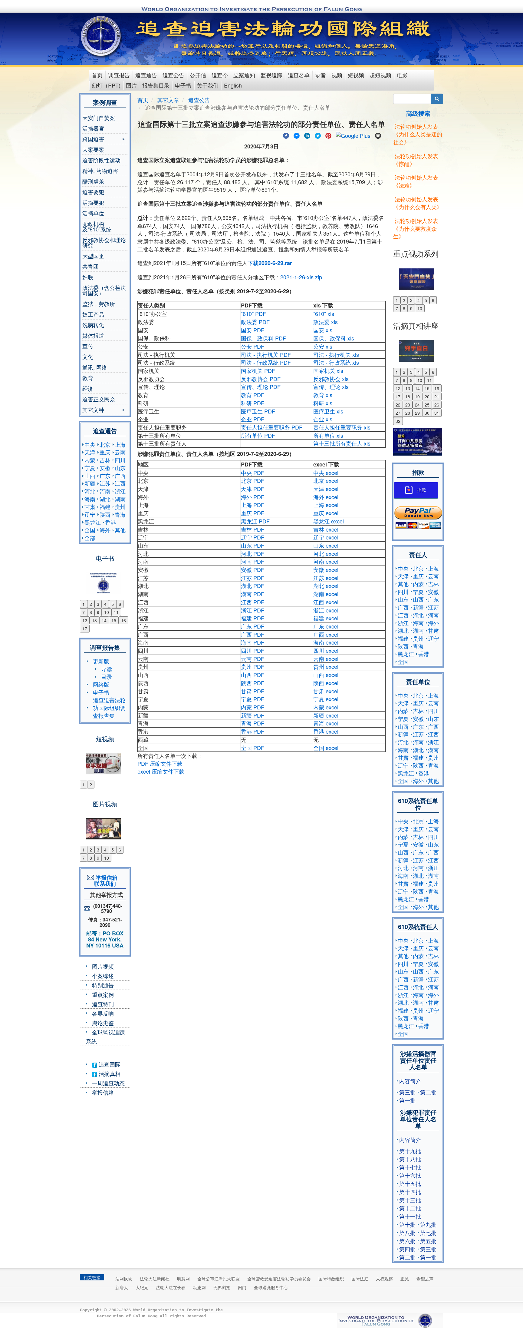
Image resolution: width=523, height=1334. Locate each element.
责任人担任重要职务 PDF (271, 427)
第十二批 (410, 1208)
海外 (105, 530)
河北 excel (325, 553)
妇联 (87, 277)
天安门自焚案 (98, 117)
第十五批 (410, 1183)
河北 (89, 491)
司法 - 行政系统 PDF (266, 362)
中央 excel (325, 472)
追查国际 (108, 1064)
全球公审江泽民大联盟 (218, 1279)
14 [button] (104, 620)
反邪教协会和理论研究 (104, 242)
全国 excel (325, 748)
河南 (105, 491)
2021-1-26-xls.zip (301, 277)
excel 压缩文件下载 (160, 771)
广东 (105, 476)
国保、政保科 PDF (263, 338)
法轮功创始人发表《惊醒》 (415, 160)
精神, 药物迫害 (100, 170)
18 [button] (407, 396)
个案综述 (103, 976)
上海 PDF (252, 505)
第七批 (428, 1232)
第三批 (407, 1092)
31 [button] (436, 413)
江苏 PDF (252, 578)
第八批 (407, 1232)
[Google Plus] (353, 134)
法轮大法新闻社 (154, 1279)
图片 (131, 85)
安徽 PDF (252, 569)
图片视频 (103, 966)
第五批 (428, 1241)
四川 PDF (252, 650)
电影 (402, 75)
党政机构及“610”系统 (96, 226)
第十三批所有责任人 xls (341, 443)
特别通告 (103, 985)
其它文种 (93, 410)
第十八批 (410, 1159)
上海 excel (325, 505)
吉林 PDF (252, 529)
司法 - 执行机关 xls (336, 354)
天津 (89, 452)
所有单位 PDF (258, 435)
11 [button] (116, 612)
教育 (87, 378)
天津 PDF (252, 489)
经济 (87, 388)
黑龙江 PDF (255, 521)
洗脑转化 (93, 325)
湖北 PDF (252, 585)
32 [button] (398, 421)
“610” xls (323, 313)
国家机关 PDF (258, 370)
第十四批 (410, 1192)
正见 (404, 1279)
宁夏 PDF (252, 699)
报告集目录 (155, 85)
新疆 (89, 483)
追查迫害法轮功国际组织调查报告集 (109, 707)
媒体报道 (93, 335)
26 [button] (436, 405)
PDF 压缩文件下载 (160, 763)
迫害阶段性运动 (101, 160)
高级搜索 (418, 113)
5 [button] (112, 604)
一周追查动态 (108, 1083)
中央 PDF (252, 472)
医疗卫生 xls (328, 411)
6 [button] (120, 604)
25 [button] (427, 405)
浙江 (120, 491)
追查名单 (299, 75)
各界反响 (103, 1013)
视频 (336, 75)
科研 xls (322, 403)
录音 (320, 75)
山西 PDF (252, 675)
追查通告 (146, 75)
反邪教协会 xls (331, 379)
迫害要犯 (93, 192)
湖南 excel (325, 594)
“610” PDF (253, 313)
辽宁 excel (325, 537)
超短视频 (380, 75)
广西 (120, 476)
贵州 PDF (252, 666)
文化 (87, 356)
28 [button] (407, 413)
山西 (89, 476)
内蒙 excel (325, 707)
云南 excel (325, 658)
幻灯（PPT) (106, 85)
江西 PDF (252, 602)
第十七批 (410, 1167)
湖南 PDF (252, 594)
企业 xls (322, 419)
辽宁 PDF (252, 537)
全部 (89, 538)
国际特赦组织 (331, 1279)
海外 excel (325, 497)
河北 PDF (252, 553)
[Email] (378, 134)
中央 (89, 444)
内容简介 (410, 1081)
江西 (120, 483)
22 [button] (398, 405)
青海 (120, 514)
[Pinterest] (328, 134)
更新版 (101, 661)
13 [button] (94, 620)
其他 (120, 530)
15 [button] (113, 620)
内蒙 (89, 460)
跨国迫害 (93, 139)
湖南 (120, 499)
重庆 (105, 452)
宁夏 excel (325, 699)
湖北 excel (325, 585)
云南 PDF (252, 658)
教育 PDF (252, 395)
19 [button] (417, 396)
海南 (89, 499)
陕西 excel (325, 683)
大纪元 (142, 1287)
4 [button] (105, 604)
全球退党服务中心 (271, 1287)
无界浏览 (221, 1287)
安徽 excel (325, 569)
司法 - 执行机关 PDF (266, 354)
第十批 (407, 1224)
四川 (120, 460)
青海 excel (325, 723)
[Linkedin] (307, 134)
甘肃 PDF (252, 691)
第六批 (407, 1241)
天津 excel (325, 489)
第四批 (407, 1249)
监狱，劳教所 (98, 303)
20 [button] (427, 396)
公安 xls (322, 346)
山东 (120, 468)
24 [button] (417, 405)
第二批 (428, 1092)
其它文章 (168, 100)
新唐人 (121, 1287)
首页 (97, 75)
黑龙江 (92, 522)
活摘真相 (108, 1073)
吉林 (105, 460)
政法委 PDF (255, 322)
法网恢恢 (123, 1279)
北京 (105, 444)
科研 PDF (252, 403)
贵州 (120, 506)
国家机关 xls (328, 370)
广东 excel (325, 626)
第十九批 (410, 1151)
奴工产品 (93, 314)
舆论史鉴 (103, 1023)
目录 (106, 676)
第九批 (428, 1224)
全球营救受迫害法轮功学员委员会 (279, 1279)
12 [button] (84, 620)
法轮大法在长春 (171, 1287)
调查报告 (119, 75)
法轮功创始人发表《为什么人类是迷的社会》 (417, 134)
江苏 (105, 483)
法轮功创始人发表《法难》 (415, 181)
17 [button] (84, 629)
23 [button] (407, 405)
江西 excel (325, 602)
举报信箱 (103, 1092)
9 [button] (98, 612)
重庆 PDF (252, 513)
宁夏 (89, 468)
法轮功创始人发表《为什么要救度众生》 (415, 228)
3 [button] (98, 604)
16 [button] (123, 620)
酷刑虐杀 (93, 181)
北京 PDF (252, 480)
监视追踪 (271, 75)
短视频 (356, 75)
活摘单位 (93, 213)
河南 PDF (252, 561)
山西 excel (325, 675)
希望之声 (424, 1279)
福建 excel (325, 618)
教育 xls (322, 395)
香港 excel (325, 731)
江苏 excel (325, 578)
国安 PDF (252, 330)
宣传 (87, 346)
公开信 (198, 75)
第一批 (407, 1100)
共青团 (90, 266)
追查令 (220, 75)
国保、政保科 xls (333, 338)
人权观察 (384, 1279)
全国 (89, 530)
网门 (242, 1287)
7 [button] (83, 612)
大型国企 (93, 256)
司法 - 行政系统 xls (336, 362)
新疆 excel (325, 715)
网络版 (101, 684)
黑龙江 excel (328, 521)
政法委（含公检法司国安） (104, 290)
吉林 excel (325, 529)
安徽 (105, 468)
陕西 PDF (252, 683)
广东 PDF (252, 626)
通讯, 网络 (94, 367)
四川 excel (325, 650)
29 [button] (417, 413)
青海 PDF (252, 723)
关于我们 (208, 85)
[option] (105, 579)
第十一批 (410, 1216)
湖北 (105, 499)
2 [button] (91, 604)
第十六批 (410, 1175)
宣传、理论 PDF (261, 386)
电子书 (183, 85)
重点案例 (103, 994)
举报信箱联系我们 (105, 881)
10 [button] (106, 612)
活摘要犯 (93, 202)
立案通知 (244, 75)
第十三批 (410, 1200)
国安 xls (322, 330)
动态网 (199, 1287)
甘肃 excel (325, 691)
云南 (120, 452)
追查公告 (173, 75)
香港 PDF (252, 731)
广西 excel (325, 634)
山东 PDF (252, 545)
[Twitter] (318, 134)
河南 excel (325, 561)
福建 (105, 506)
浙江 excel (325, 610)
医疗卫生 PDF (258, 411)
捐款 (421, 490)
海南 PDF (252, 642)
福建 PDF (252, 618)
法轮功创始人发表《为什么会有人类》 (417, 203)
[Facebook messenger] (297, 134)
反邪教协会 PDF (261, 379)
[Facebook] (286, 134)
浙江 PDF (252, 610)
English (233, 85)
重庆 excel (325, 513)
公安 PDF (252, 346)
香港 (110, 522)
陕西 (105, 514)
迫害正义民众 (98, 399)
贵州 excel (325, 666)
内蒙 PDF (252, 707)
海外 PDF (252, 497)
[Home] (101, 36)
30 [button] (427, 413)
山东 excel (325, 545)
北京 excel (325, 480)
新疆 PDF (252, 715)
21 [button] (436, 396)
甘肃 (89, 506)
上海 (120, 444)
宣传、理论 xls (331, 386)
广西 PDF (252, 634)
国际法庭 (359, 1279)
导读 (106, 669)
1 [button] (83, 604)
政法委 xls (325, 322)
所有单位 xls (328, 435)
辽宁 (89, 514)
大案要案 (93, 149)
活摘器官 (93, 128)
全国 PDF (252, 748)
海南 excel (325, 642)
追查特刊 (103, 1004)
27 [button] (398, 413)
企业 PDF (252, 419)
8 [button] (91, 612)
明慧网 (183, 1279)
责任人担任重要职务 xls (341, 427)
